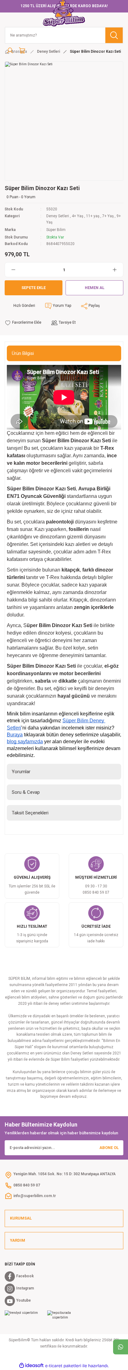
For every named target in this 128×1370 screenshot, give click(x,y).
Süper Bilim (56, 230)
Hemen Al (94, 287)
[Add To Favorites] (23, 323)
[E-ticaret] (63, 1365)
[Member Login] (10, 50)
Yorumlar (21, 771)
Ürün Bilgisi (23, 353)
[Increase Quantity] (117, 269)
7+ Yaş (108, 216)
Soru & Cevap (26, 792)
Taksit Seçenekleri (30, 813)
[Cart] (22, 50)
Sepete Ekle (33, 287)
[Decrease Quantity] (10, 269)
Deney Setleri (57, 216)
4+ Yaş (77, 216)
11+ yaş (92, 216)
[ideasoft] (31, 1365)
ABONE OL (109, 1147)
